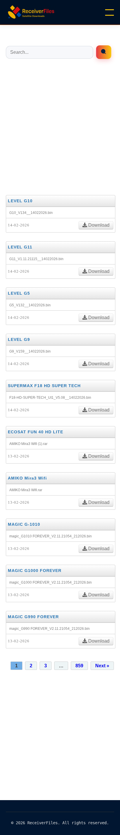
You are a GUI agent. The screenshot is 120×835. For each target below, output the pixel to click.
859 (79, 665)
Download (98, 225)
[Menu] (109, 12)
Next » (102, 665)
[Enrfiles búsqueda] (103, 52)
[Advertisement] (60, 126)
